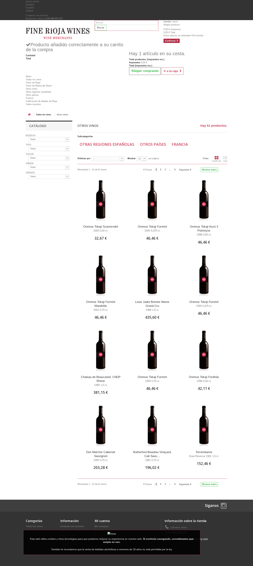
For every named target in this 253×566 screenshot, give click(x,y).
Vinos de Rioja (33, 82)
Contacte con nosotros (37, 15)
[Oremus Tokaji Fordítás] (204, 349)
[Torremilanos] (204, 424)
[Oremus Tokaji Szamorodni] (100, 199)
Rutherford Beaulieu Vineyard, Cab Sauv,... (152, 455)
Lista (225, 161)
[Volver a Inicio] (29, 115)
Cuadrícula (216, 161)
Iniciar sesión (32, 1)
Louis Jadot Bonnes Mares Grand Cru (152, 305)
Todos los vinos (33, 79)
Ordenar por (83, 158)
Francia (29, 98)
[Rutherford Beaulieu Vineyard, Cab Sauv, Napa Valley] (152, 424)
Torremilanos (204, 454)
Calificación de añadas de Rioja (41, 101)
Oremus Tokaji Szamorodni (100, 228)
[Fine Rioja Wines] (57, 33)
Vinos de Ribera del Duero (39, 85)
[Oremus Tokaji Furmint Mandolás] (100, 274)
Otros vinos (31, 88)
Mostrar (132, 158)
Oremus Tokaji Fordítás (204, 378)
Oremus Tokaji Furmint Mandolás (100, 305)
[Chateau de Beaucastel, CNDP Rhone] (100, 349)
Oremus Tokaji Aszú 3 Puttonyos (204, 230)
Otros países (32, 95)
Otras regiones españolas (38, 92)
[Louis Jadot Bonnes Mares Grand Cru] (152, 274)
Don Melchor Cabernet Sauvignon (100, 455)
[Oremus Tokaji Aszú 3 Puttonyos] (204, 199)
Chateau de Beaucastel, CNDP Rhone (100, 380)
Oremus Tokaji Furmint (152, 228)
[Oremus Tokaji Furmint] (152, 199)
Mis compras (101, 526)
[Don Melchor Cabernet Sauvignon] (100, 424)
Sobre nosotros (33, 104)
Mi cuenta (102, 521)
